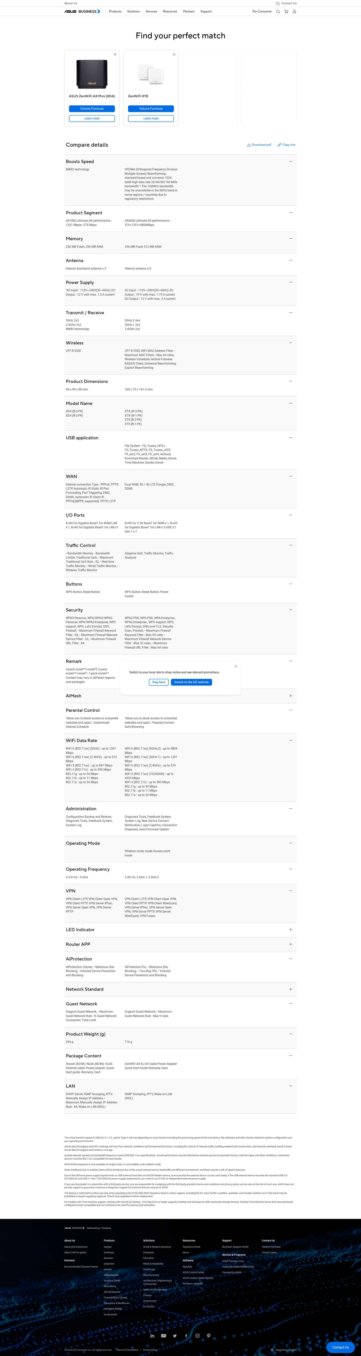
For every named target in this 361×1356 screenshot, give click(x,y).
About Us (70, 3)
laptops (108, 1246)
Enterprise (148, 1252)
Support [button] (206, 11)
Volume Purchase (271, 1246)
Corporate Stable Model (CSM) (238, 1266)
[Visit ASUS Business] (75, 1228)
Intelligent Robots (113, 1308)
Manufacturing (151, 1275)
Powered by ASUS (231, 1272)
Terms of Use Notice (127, 1349)
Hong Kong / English (286, 1349)
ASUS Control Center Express (198, 1278)
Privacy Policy (150, 1349)
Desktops (109, 1252)
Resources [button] (170, 11)
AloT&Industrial (112, 1291)
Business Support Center (235, 1246)
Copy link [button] (288, 145)
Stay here (158, 682)
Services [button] (151, 11)
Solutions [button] (133, 11)
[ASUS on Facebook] (186, 1336)
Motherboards (111, 1275)
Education (148, 1258)
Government (149, 1300)
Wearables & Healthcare (117, 1303)
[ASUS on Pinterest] (209, 1336)
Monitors (108, 1258)
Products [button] (115, 11)
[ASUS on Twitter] (175, 1336)
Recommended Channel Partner (81, 1266)
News (186, 1252)
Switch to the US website (191, 682)
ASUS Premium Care (233, 1261)
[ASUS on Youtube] (164, 1336)
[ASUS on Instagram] (197, 1336)
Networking (110, 1286)
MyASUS (187, 1266)
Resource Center (191, 1246)
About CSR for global (75, 1252)
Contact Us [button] (289, 3)
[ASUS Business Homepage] (82, 11)
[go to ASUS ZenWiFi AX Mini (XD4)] (92, 74)
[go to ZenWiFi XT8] (151, 74)
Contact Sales (269, 1252)
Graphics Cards (112, 1280)
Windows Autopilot (193, 1283)
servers (108, 1269)
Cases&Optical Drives (115, 1297)
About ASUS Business (76, 1246)
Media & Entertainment (155, 1289)
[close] (235, 666)
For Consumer (262, 11)
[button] (278, 11)
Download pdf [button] (261, 145)
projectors (109, 1263)
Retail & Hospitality (153, 1263)
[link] (92, 118)
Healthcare (149, 1269)
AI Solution (149, 1306)
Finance (147, 1295)
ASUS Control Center (193, 1272)
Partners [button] (189, 11)
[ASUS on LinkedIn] (152, 1336)
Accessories (110, 1314)
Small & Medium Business (157, 1246)
